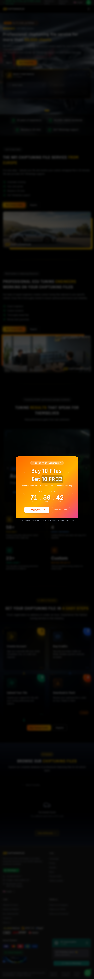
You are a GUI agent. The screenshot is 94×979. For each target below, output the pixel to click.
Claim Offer (36, 510)
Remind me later (60, 510)
